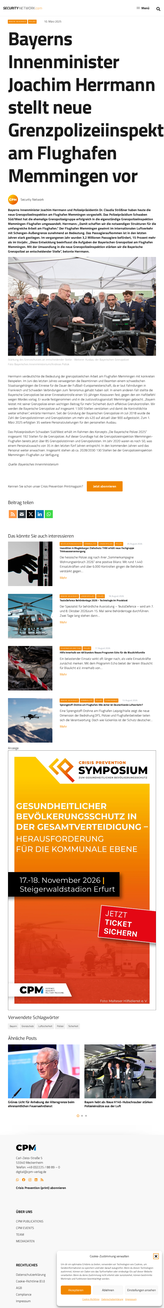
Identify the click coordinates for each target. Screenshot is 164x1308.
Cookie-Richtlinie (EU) (30, 1281)
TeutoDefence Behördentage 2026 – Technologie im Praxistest (94, 600)
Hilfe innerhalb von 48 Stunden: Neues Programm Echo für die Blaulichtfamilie (102, 652)
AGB (19, 1287)
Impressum (131, 1299)
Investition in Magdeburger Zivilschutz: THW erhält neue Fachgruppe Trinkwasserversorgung (97, 549)
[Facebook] (23, 1179)
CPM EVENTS (25, 1227)
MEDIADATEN (25, 1241)
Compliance (23, 1294)
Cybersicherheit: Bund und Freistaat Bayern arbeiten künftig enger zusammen (119, 1104)
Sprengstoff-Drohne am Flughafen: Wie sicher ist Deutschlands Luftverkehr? (101, 705)
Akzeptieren (75, 1290)
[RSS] (42, 1179)
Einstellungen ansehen (141, 1290)
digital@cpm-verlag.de (31, 1171)
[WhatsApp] (17, 1179)
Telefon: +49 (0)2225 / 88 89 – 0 (38, 1167)
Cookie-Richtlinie (90, 1299)
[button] (156, 1256)
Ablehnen (108, 1290)
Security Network (32, 199)
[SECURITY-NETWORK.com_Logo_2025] (22, 8)
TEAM (20, 1234)
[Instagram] (29, 1180)
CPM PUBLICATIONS (29, 1221)
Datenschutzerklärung (112, 1299)
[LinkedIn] (36, 1179)
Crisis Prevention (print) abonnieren (41, 1187)
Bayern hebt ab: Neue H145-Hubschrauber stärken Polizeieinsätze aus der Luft (42, 1104)
